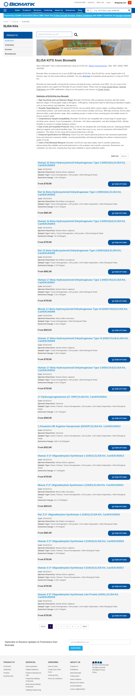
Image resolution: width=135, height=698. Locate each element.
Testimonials (74, 676)
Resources (70, 10)
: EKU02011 (47, 401)
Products (27, 10)
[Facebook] (93, 663)
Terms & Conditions (55, 679)
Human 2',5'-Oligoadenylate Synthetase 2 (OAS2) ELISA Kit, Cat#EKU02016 (81, 541)
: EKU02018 (47, 601)
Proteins (8, 49)
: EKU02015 (47, 518)
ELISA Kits (25, 22)
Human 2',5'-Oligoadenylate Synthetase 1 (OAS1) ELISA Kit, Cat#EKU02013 (81, 455)
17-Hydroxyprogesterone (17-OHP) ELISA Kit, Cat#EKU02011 (72, 397)
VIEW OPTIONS (120, 184)
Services (37, 10)
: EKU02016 (47, 545)
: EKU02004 (47, 228)
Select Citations (84, 15)
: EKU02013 (47, 460)
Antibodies (9, 45)
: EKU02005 (47, 257)
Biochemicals (10, 54)
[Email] (96, 663)
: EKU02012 (47, 430)
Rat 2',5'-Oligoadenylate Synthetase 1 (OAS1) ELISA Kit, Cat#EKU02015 (79, 514)
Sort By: (115, 156)
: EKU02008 (47, 316)
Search (129, 10)
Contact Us (74, 666)
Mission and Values (77, 683)
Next (85, 626)
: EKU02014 (47, 489)
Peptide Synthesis (32, 670)
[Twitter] (98, 663)
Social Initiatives (76, 686)
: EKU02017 (47, 572)
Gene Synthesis (31, 666)
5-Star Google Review (64, 15)
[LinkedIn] (101, 663)
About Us (59, 10)
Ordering (48, 10)
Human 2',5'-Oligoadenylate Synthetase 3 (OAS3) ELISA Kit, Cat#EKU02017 (81, 567)
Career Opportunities (77, 689)
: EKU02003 (47, 199)
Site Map (95, 670)
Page (43, 626)
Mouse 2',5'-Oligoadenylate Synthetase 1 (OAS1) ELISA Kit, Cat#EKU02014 (80, 485)
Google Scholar (123, 15)
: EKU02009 (47, 345)
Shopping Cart (122, 3)
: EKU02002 (47, 169)
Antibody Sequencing (33, 690)
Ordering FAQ (53, 675)
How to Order (53, 666)
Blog (80, 10)
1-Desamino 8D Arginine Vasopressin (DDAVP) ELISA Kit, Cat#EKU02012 (79, 426)
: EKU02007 (47, 286)
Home (17, 10)
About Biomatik (75, 673)
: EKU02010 (47, 374)
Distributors (74, 670)
